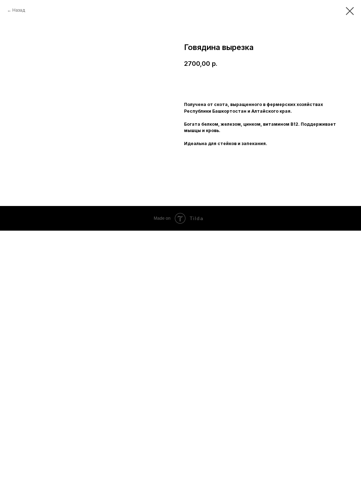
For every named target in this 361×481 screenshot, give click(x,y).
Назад (18, 10)
